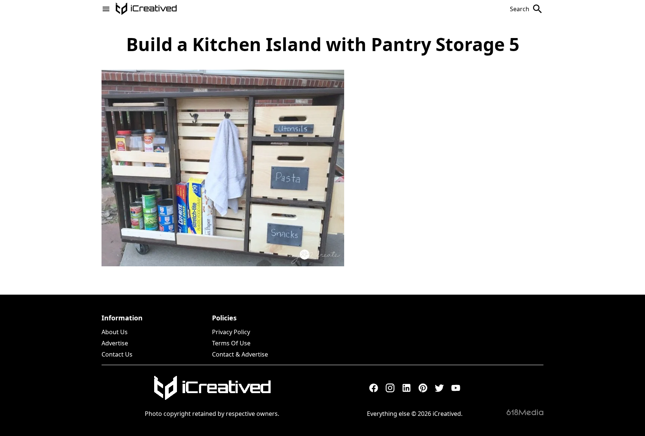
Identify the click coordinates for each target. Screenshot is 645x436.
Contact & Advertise (240, 354)
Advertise (115, 343)
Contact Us (117, 354)
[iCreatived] (212, 388)
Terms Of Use (231, 343)
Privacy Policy (231, 332)
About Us (115, 332)
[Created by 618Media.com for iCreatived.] (525, 412)
